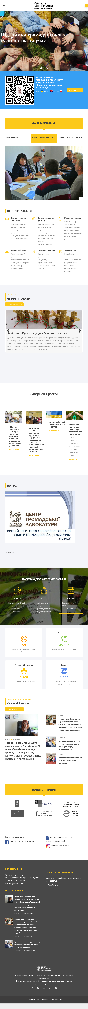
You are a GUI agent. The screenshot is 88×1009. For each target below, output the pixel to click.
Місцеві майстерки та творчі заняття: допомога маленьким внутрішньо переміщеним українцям (15, 431)
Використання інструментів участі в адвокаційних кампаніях (70, 756)
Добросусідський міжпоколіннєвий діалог (57, 419)
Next (79, 336)
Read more (13, 445)
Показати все (14, 304)
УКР (39, 92)
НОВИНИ (61, 733)
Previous (9, 336)
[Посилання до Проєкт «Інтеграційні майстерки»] (44, 330)
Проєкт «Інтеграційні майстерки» (28, 354)
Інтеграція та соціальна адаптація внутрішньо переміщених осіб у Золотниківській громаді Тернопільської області (36, 435)
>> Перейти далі (52, 880)
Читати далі (9, 547)
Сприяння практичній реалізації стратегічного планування (75, 425)
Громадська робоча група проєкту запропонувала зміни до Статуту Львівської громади (27, 940)
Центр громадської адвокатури (22, 836)
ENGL (48, 92)
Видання (17, 593)
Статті (44, 593)
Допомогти (74, 90)
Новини (70, 593)
